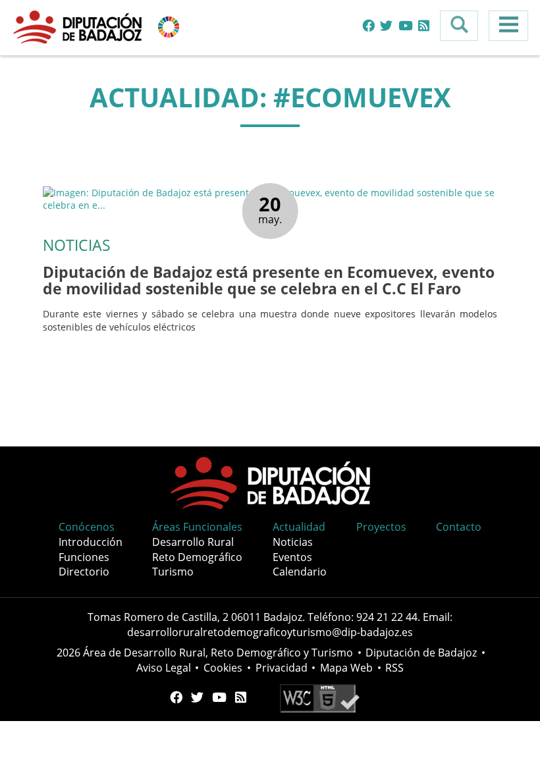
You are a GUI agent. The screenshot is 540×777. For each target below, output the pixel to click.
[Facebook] (368, 26)
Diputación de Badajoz (421, 652)
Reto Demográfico (197, 557)
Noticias (293, 542)
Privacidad (282, 667)
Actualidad (299, 527)
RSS (394, 667)
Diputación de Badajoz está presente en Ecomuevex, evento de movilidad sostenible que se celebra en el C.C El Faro (269, 280)
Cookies (222, 667)
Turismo (173, 571)
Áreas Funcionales (197, 527)
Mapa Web (346, 667)
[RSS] (423, 26)
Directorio (84, 571)
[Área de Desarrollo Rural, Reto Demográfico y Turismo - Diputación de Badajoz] (79, 26)
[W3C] (319, 697)
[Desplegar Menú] (508, 26)
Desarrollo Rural (193, 542)
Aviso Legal (163, 667)
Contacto (458, 527)
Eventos (292, 557)
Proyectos (381, 527)
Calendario (300, 571)
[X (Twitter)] (386, 26)
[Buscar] (459, 26)
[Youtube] (405, 26)
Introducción (90, 542)
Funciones (84, 557)
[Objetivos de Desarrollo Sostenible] (168, 26)
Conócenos (87, 527)
